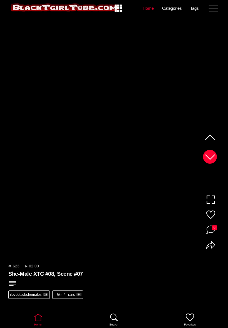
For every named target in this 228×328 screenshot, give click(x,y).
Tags (194, 8)
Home (148, 8)
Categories (172, 8)
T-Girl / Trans (67, 294)
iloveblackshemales (28, 294)
